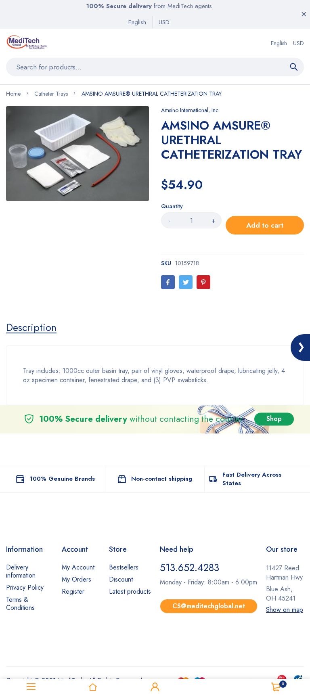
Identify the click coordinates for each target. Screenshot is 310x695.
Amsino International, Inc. (190, 110)
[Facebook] (168, 282)
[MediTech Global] (27, 43)
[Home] (93, 687)
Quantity (172, 206)
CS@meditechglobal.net (208, 606)
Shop (274, 419)
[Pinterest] (203, 282)
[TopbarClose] (304, 14)
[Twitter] (186, 282)
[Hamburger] (31, 687)
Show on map (284, 609)
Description (31, 327)
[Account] (155, 687)
